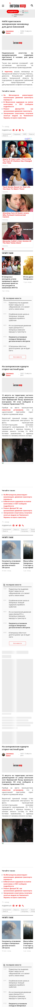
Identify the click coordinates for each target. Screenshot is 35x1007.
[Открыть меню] (3, 5)
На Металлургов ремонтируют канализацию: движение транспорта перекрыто (18, 97)
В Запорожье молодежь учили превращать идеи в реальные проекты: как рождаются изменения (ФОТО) (10, 282)
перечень (8, 71)
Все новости (17, 357)
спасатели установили (12, 410)
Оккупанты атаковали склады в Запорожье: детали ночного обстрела (11, 564)
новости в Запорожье (24, 530)
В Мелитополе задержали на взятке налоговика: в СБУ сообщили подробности (18, 104)
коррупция (17, 134)
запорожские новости (7, 135)
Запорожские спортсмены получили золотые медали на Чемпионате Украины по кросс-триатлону (18, 116)
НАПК (24, 134)
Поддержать (13, 11)
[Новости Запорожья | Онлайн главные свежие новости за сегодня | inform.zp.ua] (17, 6)
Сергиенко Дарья (10, 32)
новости (31, 134)
